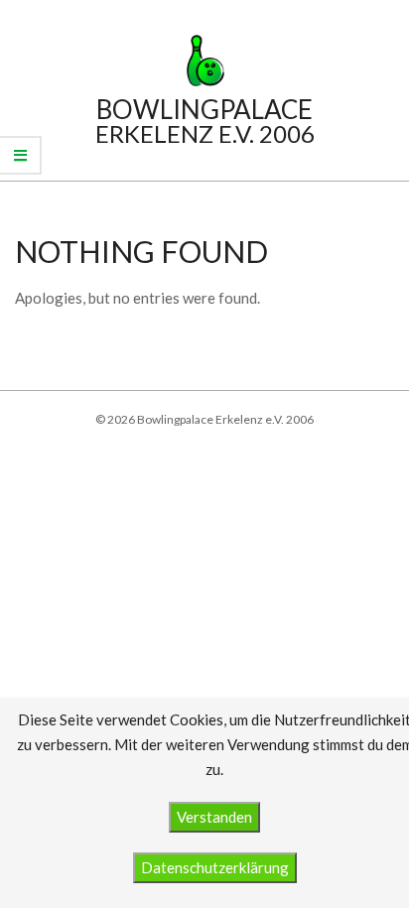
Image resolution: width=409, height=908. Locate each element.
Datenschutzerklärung (215, 867)
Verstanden (214, 817)
